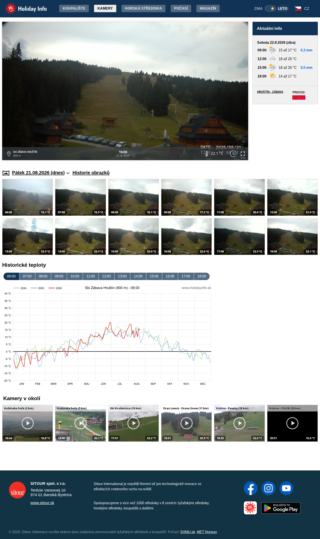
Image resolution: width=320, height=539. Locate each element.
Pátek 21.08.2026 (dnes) (38, 172)
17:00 (186, 276)
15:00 (154, 276)
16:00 (170, 276)
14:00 (138, 276)
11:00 (90, 276)
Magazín (208, 8)
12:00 (106, 276)
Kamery (105, 8)
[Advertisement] (285, 133)
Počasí (181, 8)
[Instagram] (268, 488)
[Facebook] (251, 488)
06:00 (11, 276)
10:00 (75, 276)
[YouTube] (286, 488)
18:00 (201, 276)
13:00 (122, 276)
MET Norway (207, 532)
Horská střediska (143, 8)
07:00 (27, 276)
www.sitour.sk (42, 503)
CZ (306, 8)
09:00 (59, 276)
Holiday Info (21, 5)
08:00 (43, 276)
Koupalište (74, 8)
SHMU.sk (187, 532)
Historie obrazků (90, 172)
